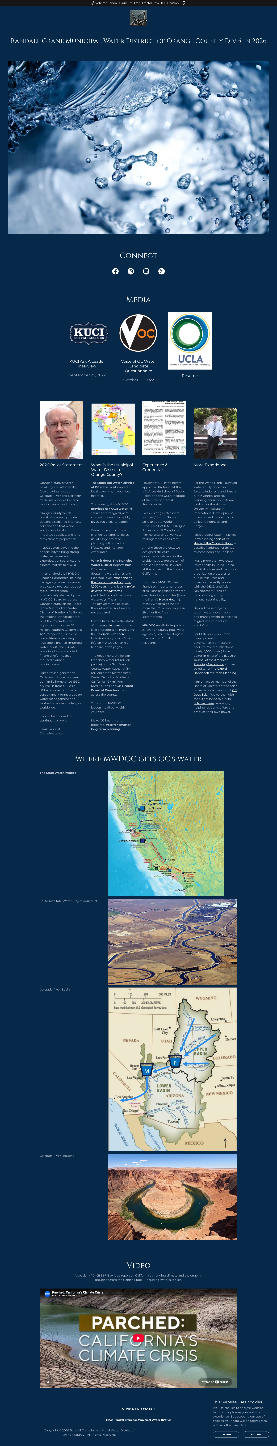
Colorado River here (111, 634)
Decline (226, 1434)
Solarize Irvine (204, 703)
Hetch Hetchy (169, 599)
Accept (256, 1434)
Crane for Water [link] (138, 1408)
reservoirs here (109, 625)
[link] (138, 18)
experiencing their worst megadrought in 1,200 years (111, 582)
